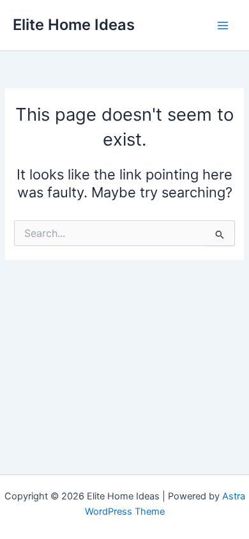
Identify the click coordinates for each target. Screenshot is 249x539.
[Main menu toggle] (222, 25)
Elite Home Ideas (74, 24)
